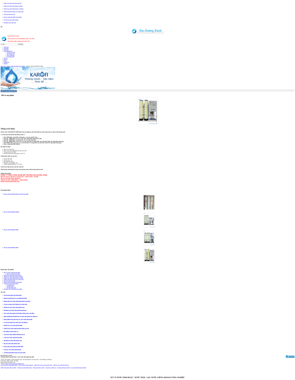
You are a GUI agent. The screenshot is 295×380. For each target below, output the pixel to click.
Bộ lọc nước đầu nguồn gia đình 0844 (13, 346)
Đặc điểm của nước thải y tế (11, 331)
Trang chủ (3, 66)
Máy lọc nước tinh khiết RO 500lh (11, 229)
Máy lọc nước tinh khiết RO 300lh (11, 247)
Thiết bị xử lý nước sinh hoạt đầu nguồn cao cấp (16, 328)
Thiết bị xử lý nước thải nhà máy (61, 365)
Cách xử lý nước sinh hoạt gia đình (13, 337)
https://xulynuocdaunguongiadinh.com (14, 363)
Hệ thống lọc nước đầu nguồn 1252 (13, 340)
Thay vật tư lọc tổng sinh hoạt (26, 365)
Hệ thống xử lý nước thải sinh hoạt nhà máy (15, 310)
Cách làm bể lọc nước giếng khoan (9, 365)
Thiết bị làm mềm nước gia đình (8, 367)
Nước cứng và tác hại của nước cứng (43, 365)
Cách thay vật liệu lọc (50, 367)
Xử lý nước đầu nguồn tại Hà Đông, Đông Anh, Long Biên (19, 313)
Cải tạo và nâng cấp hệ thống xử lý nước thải (15, 304)
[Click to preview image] (147, 124)
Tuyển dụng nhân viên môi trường (13, 295)
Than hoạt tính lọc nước (38, 367)
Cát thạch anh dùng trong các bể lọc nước (15, 352)
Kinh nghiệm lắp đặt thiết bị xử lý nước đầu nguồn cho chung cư (20, 316)
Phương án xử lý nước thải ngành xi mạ (14, 307)
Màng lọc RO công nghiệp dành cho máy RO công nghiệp (16, 194)
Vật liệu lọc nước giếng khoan (24, 367)
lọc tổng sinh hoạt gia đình (63, 367)
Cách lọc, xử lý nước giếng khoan (12, 349)
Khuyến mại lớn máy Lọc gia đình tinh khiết (15, 298)
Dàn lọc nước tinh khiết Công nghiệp (16, 66)
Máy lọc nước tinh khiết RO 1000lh (11, 211)
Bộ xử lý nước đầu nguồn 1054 (12, 343)
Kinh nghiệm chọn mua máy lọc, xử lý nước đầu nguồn (18, 319)
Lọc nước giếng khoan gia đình (78, 367)
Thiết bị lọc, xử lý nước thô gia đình (13, 325)
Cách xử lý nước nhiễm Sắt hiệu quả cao (14, 334)
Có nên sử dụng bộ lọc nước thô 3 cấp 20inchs (16, 322)
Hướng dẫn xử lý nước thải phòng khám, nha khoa (17, 301)
